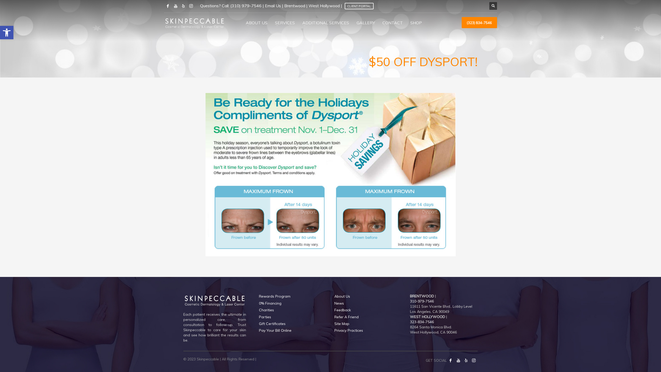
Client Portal (359, 6)
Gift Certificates (272, 323)
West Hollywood (324, 5)
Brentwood (294, 5)
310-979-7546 (422, 301)
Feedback (342, 310)
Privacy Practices (348, 330)
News (339, 303)
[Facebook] (450, 360)
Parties (265, 317)
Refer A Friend (346, 317)
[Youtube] (175, 6)
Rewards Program (274, 296)
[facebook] (168, 6)
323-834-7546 (422, 322)
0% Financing (270, 303)
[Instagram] (191, 6)
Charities (266, 310)
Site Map (341, 323)
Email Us (273, 5)
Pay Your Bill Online (275, 330)
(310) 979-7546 (246, 5)
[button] (6, 32)
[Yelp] (466, 360)
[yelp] (183, 6)
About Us (342, 296)
